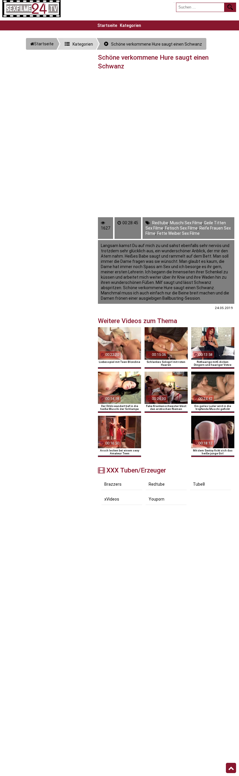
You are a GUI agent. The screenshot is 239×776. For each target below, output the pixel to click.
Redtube (160, 222)
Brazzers (113, 484)
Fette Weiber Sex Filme (178, 233)
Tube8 (199, 484)
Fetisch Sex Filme (181, 228)
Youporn (156, 499)
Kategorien (130, 25)
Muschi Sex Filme (186, 222)
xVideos (111, 499)
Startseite (107, 25)
